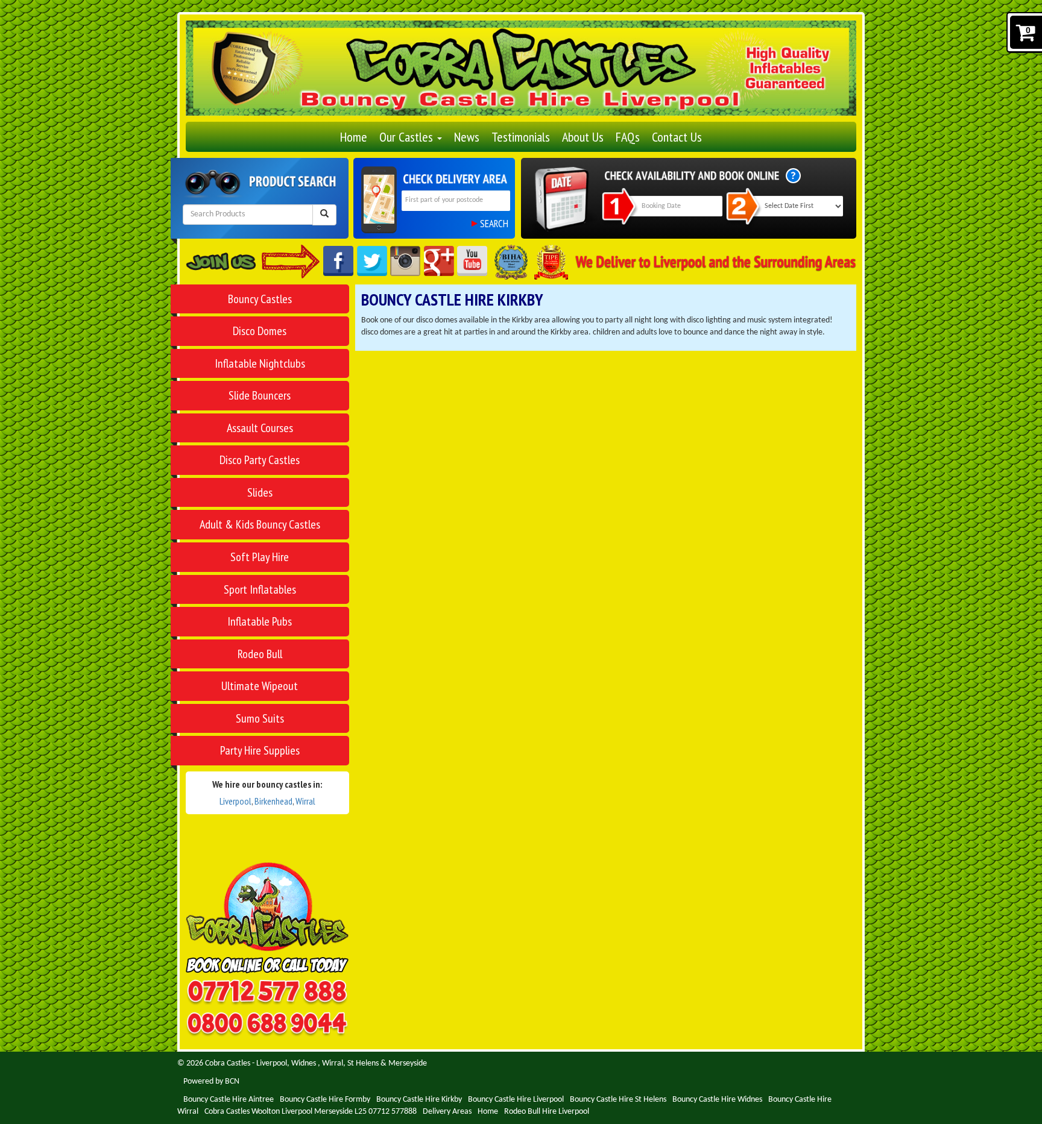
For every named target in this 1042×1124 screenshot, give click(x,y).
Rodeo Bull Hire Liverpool (546, 1111)
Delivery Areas (447, 1111)
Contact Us (677, 136)
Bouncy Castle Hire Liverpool (516, 1099)
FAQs (628, 136)
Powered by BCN (211, 1081)
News (466, 136)
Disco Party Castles (259, 460)
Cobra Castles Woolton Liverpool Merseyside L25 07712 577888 (310, 1111)
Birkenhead (273, 801)
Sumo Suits (260, 718)
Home (353, 136)
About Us (583, 136)
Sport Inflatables (260, 589)
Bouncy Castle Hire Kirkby (419, 1099)
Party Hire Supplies (260, 750)
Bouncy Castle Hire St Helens (618, 1099)
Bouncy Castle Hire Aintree (228, 1099)
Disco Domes (259, 331)
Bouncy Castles (260, 299)
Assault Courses (260, 428)
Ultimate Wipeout (259, 686)
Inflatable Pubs (259, 621)
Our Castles (407, 136)
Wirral (305, 801)
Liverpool (235, 801)
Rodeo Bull (260, 654)
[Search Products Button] (324, 214)
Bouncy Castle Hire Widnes (717, 1099)
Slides (260, 492)
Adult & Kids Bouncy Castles (260, 524)
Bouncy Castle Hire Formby (325, 1099)
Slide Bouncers (260, 395)
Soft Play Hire (259, 557)
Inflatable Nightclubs (260, 363)
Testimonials (520, 136)
